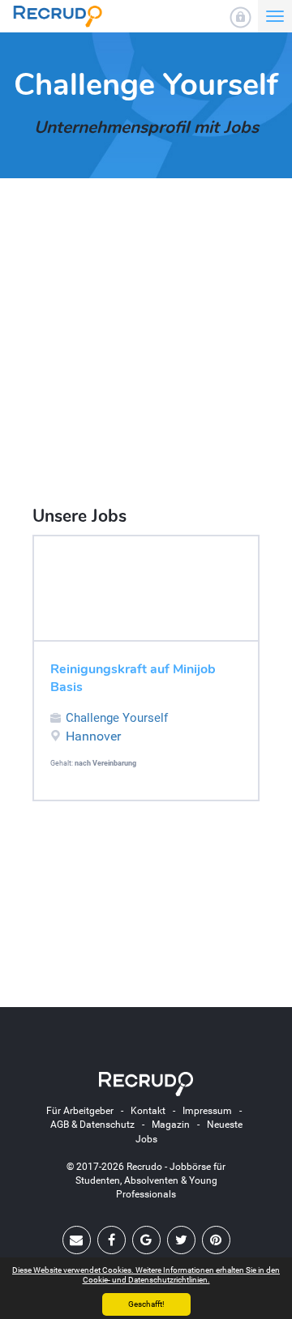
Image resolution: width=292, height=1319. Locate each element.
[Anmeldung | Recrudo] (240, 17)
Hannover (93, 736)
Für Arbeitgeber (80, 1110)
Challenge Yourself (117, 718)
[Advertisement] (146, 343)
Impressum (207, 1110)
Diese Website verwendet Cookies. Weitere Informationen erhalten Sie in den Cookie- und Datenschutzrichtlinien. (146, 1275)
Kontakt (148, 1110)
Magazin (171, 1124)
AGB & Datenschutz (92, 1124)
